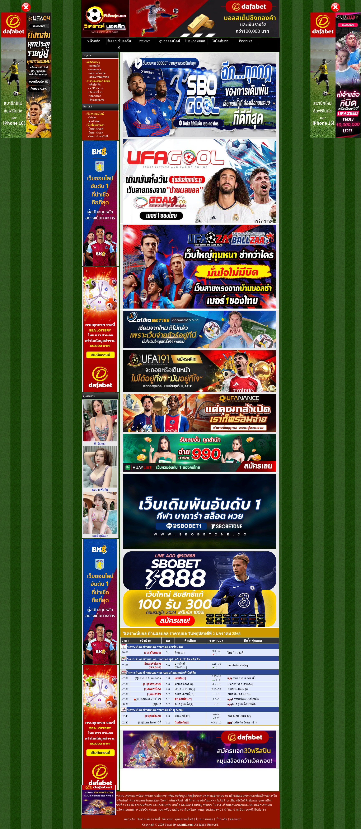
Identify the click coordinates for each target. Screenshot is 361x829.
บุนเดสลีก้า (95, 96)
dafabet (92, 117)
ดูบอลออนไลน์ (169, 41)
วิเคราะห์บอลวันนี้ (119, 44)
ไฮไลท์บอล (220, 41)
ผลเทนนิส (94, 65)
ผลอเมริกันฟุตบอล (99, 77)
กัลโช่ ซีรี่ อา (95, 92)
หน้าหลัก (93, 41)
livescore (144, 41)
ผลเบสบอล (95, 69)
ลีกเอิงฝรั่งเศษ (96, 99)
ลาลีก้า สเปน (96, 88)
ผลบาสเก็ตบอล (97, 73)
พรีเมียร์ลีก (94, 84)
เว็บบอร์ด (222, 819)
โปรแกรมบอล (195, 41)
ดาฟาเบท (94, 121)
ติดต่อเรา (245, 41)
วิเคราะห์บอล (96, 128)
